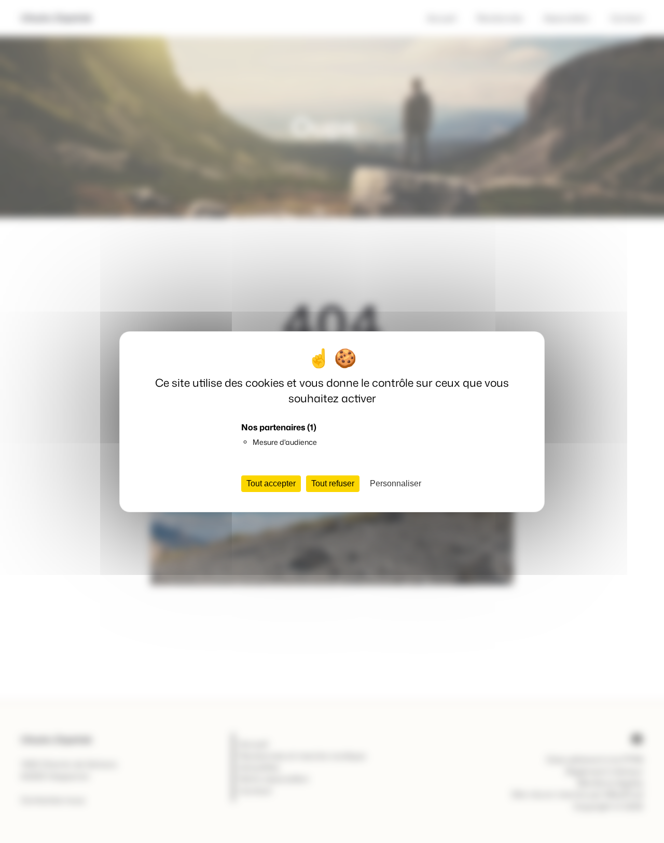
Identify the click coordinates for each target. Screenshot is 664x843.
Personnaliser (395, 483)
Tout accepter (271, 483)
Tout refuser (332, 483)
